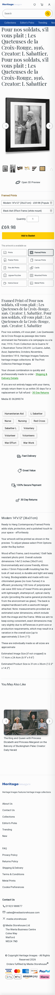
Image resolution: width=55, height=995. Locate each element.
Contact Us (8, 810)
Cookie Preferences (13, 887)
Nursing (22, 420)
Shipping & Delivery (12, 867)
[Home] (12, 4)
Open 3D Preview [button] (30, 182)
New (4, 835)
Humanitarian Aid (14, 413)
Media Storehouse (37, 963)
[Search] (48, 14)
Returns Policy (10, 861)
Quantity (21, 218)
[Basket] (42, 4)
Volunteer (10, 435)
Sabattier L (11, 428)
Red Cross (39, 420)
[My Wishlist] (34, 4)
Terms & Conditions (13, 874)
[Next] (49, 126)
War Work (28, 442)
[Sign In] (49, 4)
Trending (42, 22)
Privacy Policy (9, 854)
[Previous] (5, 126)
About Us (7, 803)
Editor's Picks (27, 22)
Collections (10, 22)
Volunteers (28, 435)
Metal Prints (9, 880)
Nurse (8, 420)
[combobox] (24, 13)
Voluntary (29, 428)
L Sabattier (37, 413)
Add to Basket (28, 235)
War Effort (10, 442)
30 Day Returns (40, 392)
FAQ (4, 848)
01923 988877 (14, 906)
